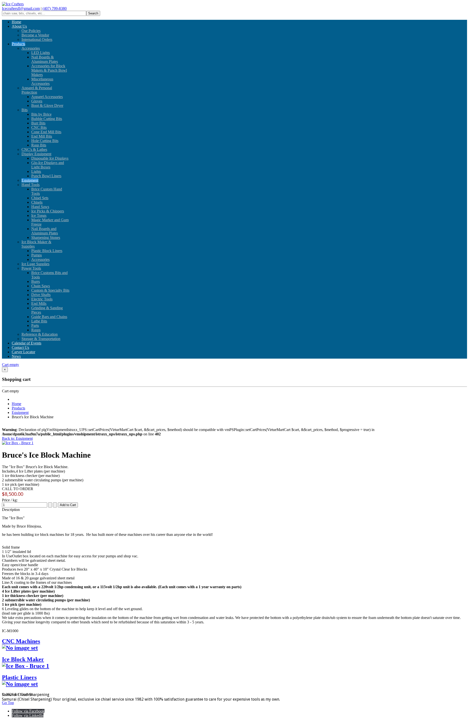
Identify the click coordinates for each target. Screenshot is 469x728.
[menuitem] (16, 22)
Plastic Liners (19, 677)
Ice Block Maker (23, 659)
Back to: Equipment (17, 438)
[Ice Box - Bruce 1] (17, 443)
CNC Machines (21, 641)
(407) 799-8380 (55, 8)
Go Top (8, 703)
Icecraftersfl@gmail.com (21, 8)
